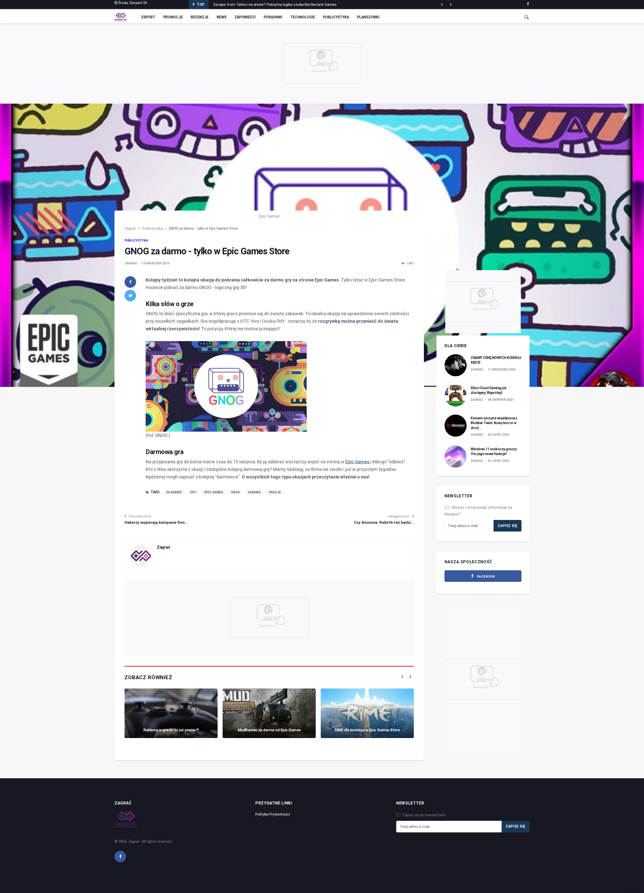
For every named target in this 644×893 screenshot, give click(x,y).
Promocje (173, 17)
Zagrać (130, 228)
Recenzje (200, 17)
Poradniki (273, 17)
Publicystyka (336, 17)
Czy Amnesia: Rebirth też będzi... (384, 522)
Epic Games (358, 461)
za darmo (174, 492)
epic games (213, 492)
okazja (275, 492)
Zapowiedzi (245, 17)
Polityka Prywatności (272, 814)
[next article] (441, 4)
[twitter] (130, 295)
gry (193, 492)
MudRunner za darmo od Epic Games (269, 730)
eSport (148, 17)
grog (235, 492)
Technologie (302, 17)
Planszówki (368, 17)
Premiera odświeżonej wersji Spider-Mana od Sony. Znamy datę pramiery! (274, 4)
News (221, 17)
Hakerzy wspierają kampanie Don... (156, 522)
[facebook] (528, 4)
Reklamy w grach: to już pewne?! (171, 730)
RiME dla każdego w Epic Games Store (367, 730)
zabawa (254, 492)
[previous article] (450, 4)
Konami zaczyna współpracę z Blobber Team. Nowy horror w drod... (494, 423)
